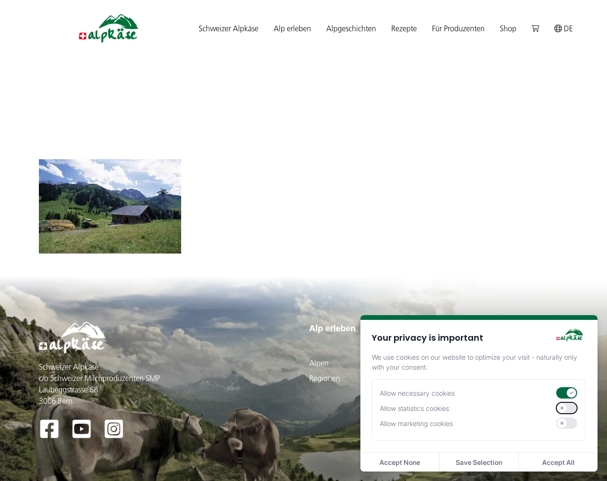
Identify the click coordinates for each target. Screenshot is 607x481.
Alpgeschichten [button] (351, 28)
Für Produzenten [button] (458, 28)
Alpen (319, 363)
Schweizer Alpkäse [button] (228, 28)
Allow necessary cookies (417, 393)
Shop (508, 28)
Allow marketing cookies (416, 423)
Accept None (399, 462)
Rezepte (404, 28)
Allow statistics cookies (414, 408)
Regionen (324, 378)
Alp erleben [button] (292, 28)
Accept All (558, 462)
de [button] (567, 28)
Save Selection (479, 462)
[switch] (566, 393)
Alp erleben (332, 328)
